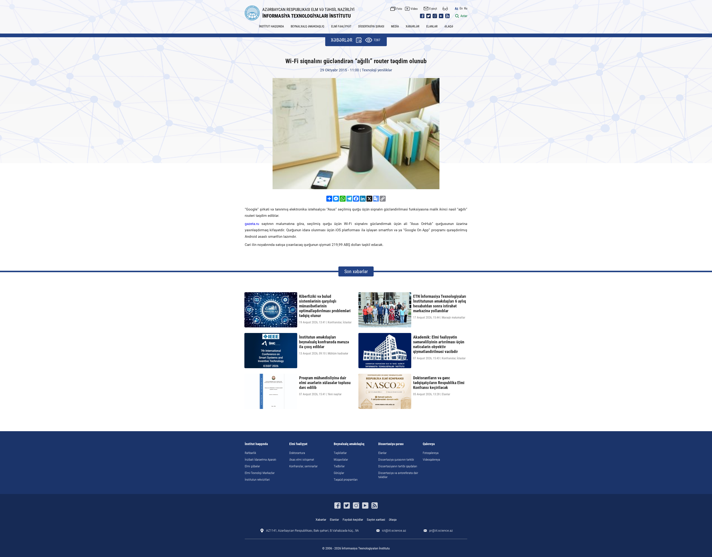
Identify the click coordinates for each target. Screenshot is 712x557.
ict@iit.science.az (394, 530)
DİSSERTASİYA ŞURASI (371, 26)
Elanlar (382, 453)
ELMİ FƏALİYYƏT (341, 26)
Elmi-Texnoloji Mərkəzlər (260, 473)
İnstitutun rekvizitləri (257, 479)
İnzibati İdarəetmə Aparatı (260, 459)
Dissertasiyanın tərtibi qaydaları (397, 466)
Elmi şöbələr (252, 466)
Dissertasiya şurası (391, 444)
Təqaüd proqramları (346, 479)
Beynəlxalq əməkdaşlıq (349, 444)
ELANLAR (432, 26)
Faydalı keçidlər (353, 519)
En (461, 8)
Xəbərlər (321, 519)
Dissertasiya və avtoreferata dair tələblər (398, 475)
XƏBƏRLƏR (412, 26)
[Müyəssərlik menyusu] (445, 8)
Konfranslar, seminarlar (303, 466)
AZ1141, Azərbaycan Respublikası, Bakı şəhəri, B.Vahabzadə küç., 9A (312, 530)
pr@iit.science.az (441, 530)
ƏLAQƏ (448, 26)
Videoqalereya (431, 459)
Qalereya (429, 444)
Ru (465, 8)
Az (456, 8)
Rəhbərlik (250, 453)
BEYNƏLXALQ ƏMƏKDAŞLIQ (307, 26)
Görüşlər (339, 473)
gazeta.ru (252, 224)
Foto (399, 9)
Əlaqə (392, 519)
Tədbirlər (339, 466)
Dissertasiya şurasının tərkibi (396, 459)
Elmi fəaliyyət (298, 444)
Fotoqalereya (431, 453)
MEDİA (395, 26)
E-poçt (433, 8)
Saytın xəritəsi (376, 519)
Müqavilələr (341, 459)
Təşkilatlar (340, 453)
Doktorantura (297, 453)
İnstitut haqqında (256, 444)
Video (414, 9)
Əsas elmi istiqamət (301, 459)
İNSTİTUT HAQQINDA (271, 26)
